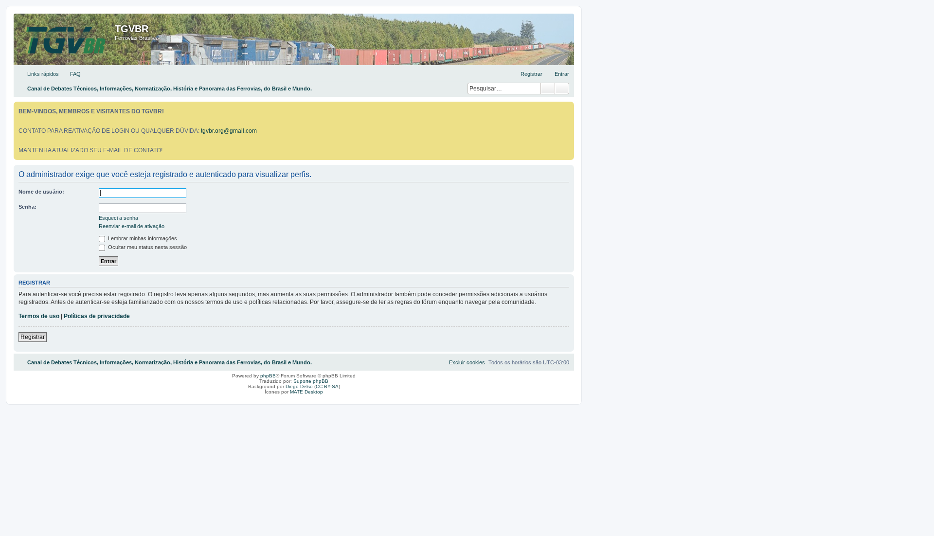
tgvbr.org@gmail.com (229, 130)
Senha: (27, 207)
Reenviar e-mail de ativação (131, 226)
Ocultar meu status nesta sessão (147, 247)
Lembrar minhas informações (142, 238)
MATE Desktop (306, 391)
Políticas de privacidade (97, 316)
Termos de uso (38, 316)
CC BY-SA (327, 386)
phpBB (268, 375)
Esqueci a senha (118, 218)
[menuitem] (71, 74)
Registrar (32, 337)
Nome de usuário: (41, 192)
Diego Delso (299, 386)
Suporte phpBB (310, 381)
